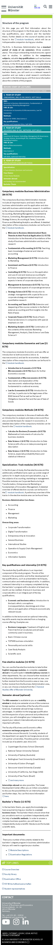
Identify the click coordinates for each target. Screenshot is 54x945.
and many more (17, 780)
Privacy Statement (11, 935)
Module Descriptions (19, 850)
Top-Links (12, 863)
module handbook (25, 40)
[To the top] (28, 942)
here (6, 796)
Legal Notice (31, 933)
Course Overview (11, 870)
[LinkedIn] (25, 922)
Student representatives (14, 889)
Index (5, 933)
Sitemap (13, 933)
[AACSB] (37, 7)
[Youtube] (6, 922)
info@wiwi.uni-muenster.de (14, 917)
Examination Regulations (21, 855)
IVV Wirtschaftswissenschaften (17, 884)
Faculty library (10, 874)
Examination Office (12, 879)
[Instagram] (16, 922)
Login (21, 933)
